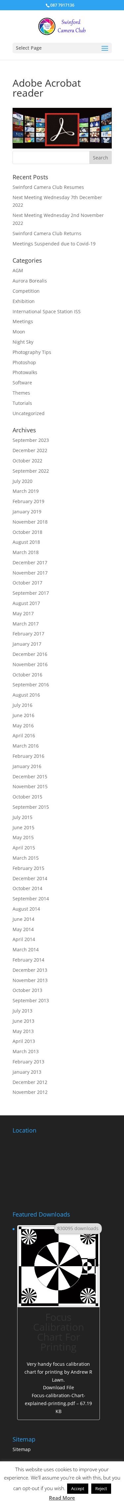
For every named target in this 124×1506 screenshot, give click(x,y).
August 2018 (26, 542)
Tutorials (22, 403)
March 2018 (26, 552)
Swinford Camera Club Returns (47, 233)
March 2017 (26, 624)
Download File (58, 1399)
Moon (19, 331)
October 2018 (27, 532)
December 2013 (30, 970)
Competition (26, 291)
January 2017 (27, 644)
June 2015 (23, 827)
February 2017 (28, 633)
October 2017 (27, 583)
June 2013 (23, 1021)
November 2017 (30, 573)
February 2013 (28, 1061)
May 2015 (23, 837)
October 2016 (27, 674)
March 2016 (26, 746)
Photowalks (25, 372)
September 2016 (31, 684)
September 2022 (31, 471)
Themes (21, 393)
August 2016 (26, 695)
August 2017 (26, 603)
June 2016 (23, 715)
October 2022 (27, 460)
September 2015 (31, 807)
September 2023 (31, 440)
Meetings (23, 321)
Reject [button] (101, 1488)
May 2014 (23, 929)
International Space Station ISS (47, 311)
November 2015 (30, 786)
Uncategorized (29, 413)
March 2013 (26, 1051)
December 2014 (30, 878)
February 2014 (28, 960)
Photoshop (24, 362)
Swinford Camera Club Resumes (48, 187)
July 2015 (22, 817)
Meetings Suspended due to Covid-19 (54, 243)
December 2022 (30, 450)
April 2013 (24, 1041)
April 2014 (24, 939)
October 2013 (27, 990)
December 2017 (30, 562)
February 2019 (28, 501)
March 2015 (26, 858)
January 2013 (27, 1072)
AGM (18, 270)
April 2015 (24, 847)
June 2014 (23, 919)
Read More (62, 1497)
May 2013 (23, 1031)
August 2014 (26, 909)
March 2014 (26, 949)
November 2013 (30, 980)
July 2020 (22, 481)
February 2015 (28, 868)
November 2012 (30, 1092)
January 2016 (27, 766)
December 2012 (30, 1082)
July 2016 (22, 705)
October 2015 (27, 797)
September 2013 (31, 1000)
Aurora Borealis (30, 281)
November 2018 (30, 522)
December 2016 (30, 654)
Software (22, 382)
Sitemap (22, 1449)
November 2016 (30, 664)
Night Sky (23, 342)
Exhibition (24, 301)
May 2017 (23, 613)
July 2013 (22, 1011)
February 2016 (28, 756)
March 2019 (26, 491)
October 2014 (27, 888)
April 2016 (24, 735)
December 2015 (30, 776)
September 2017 (31, 593)
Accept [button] (77, 1488)
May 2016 (23, 725)
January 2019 (27, 511)
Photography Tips (32, 352)
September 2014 (31, 898)
